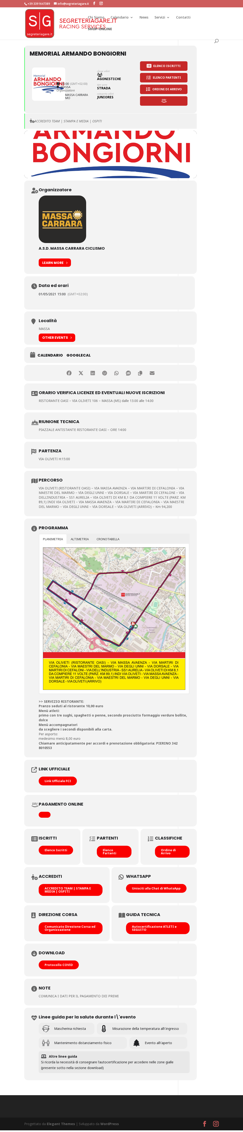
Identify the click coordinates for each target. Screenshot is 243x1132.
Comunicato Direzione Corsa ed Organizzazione (70, 928)
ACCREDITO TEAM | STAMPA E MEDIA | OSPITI (68, 889)
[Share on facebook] (69, 373)
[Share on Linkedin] (93, 373)
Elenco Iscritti (56, 850)
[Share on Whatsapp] (116, 373)
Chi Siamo (96, 17)
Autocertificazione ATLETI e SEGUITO (154, 928)
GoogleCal (78, 355)
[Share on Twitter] (81, 373)
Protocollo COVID (59, 965)
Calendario (120, 17)
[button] (52, 539)
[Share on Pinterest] (105, 373)
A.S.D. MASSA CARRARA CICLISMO (72, 248)
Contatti (183, 17)
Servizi (159, 17)
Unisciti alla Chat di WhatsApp (156, 888)
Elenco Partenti (109, 851)
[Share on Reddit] (128, 373)
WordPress (109, 1124)
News (144, 17)
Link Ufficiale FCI (58, 781)
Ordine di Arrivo (168, 851)
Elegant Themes (61, 1124)
